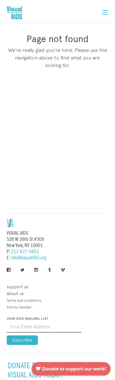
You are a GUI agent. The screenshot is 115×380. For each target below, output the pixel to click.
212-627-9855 (25, 251)
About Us (15, 293)
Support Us (17, 286)
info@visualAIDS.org (28, 257)
